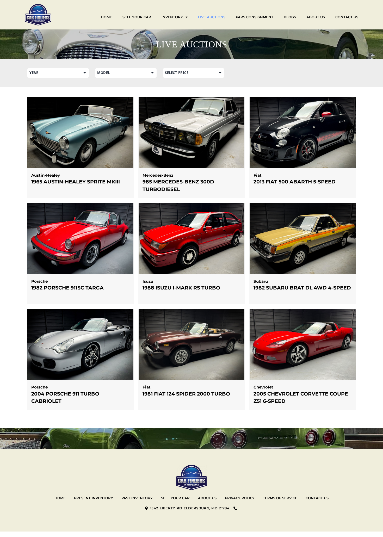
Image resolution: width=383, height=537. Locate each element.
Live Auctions (211, 17)
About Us (315, 17)
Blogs (290, 17)
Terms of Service (280, 498)
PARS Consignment (254, 17)
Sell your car (175, 498)
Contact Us (346, 17)
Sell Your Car (136, 17)
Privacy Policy (240, 498)
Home (106, 17)
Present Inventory (93, 498)
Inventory (172, 17)
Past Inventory (137, 498)
